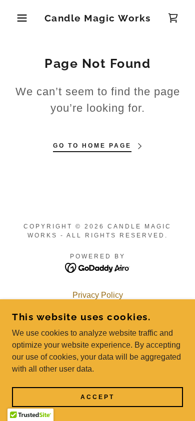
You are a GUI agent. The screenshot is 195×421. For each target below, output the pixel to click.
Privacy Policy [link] (97, 295)
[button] (15, 18)
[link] (97, 18)
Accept (97, 397)
